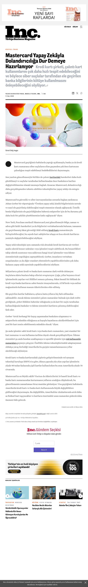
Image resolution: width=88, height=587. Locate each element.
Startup (62, 502)
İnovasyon (10, 502)
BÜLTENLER (67, 27)
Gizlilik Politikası (76, 455)
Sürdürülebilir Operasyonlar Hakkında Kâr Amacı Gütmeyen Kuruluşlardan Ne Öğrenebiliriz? (17, 513)
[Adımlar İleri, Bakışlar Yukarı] (70, 492)
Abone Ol (44, 450)
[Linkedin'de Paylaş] (74, 93)
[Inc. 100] (44, 13)
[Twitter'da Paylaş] (78, 93)
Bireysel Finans (12, 49)
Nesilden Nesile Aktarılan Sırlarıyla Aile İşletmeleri (42, 507)
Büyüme (35, 502)
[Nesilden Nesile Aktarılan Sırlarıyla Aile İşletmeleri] (44, 492)
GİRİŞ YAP (75, 27)
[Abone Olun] (44, 467)
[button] (8, 496)
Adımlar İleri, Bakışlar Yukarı (70, 505)
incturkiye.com (41, 413)
